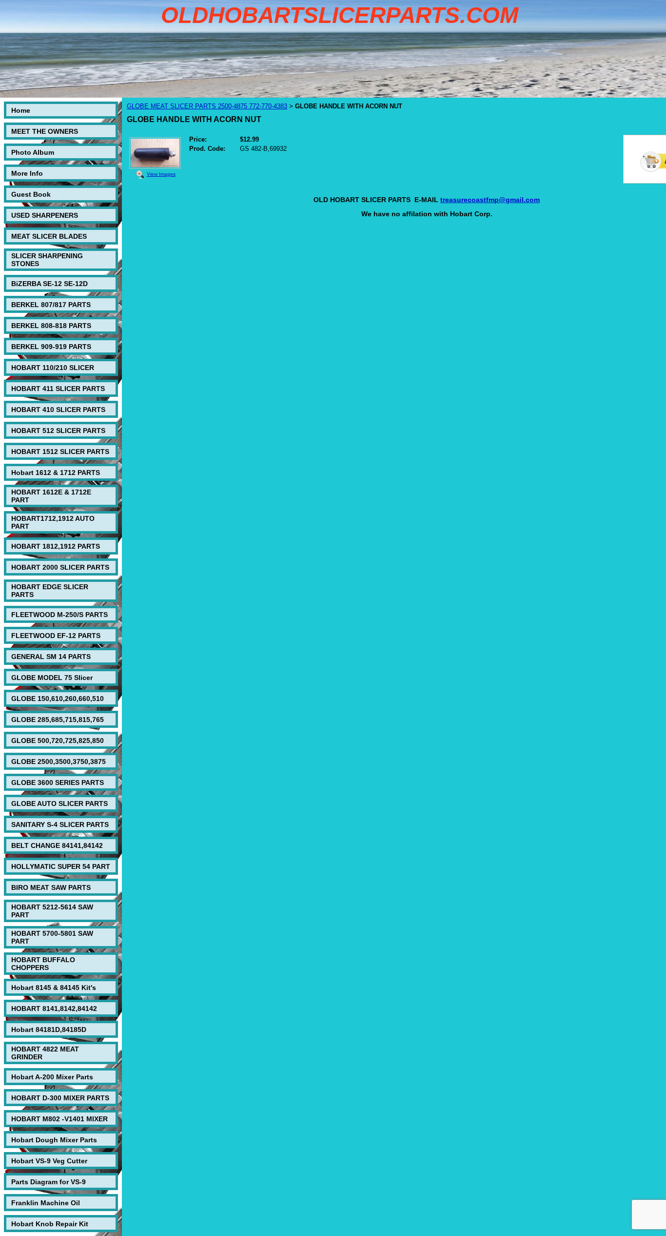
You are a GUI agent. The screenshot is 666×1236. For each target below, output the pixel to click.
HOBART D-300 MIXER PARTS (60, 1098)
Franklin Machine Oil (45, 1203)
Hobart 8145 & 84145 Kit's (53, 987)
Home (20, 110)
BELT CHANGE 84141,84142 (57, 845)
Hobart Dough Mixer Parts (54, 1140)
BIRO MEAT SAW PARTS (51, 887)
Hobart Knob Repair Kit (49, 1224)
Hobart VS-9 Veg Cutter (49, 1161)
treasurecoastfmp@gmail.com (490, 200)
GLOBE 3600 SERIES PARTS (57, 782)
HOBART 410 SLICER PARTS (58, 409)
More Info (27, 173)
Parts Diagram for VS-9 (48, 1182)
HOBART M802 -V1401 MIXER (59, 1119)
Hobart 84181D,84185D (48, 1029)
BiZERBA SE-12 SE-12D (49, 284)
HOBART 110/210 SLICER (52, 367)
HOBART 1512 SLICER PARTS (60, 451)
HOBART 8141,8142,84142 (54, 1008)
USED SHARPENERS (44, 215)
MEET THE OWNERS (44, 131)
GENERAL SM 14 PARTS (51, 656)
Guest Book (31, 194)
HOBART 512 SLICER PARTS (58, 430)
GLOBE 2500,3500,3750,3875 (58, 761)
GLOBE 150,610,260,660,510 (57, 698)
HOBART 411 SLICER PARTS (58, 388)
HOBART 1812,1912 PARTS (55, 546)
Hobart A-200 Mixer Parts (52, 1077)
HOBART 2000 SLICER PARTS (60, 567)
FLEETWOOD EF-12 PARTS (55, 635)
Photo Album (32, 152)
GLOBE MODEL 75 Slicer (52, 677)
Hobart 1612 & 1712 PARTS (55, 472)
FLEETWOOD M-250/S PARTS (59, 614)
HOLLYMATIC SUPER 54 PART (60, 866)
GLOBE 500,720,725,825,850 (57, 740)
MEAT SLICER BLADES (49, 236)
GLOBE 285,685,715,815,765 (57, 719)
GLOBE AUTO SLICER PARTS (59, 803)
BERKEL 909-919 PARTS (51, 346)
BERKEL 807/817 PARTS (51, 305)
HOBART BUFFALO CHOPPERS (43, 963)
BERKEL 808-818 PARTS (51, 326)
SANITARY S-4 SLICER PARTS (60, 824)
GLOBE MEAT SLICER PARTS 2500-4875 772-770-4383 (207, 106)
